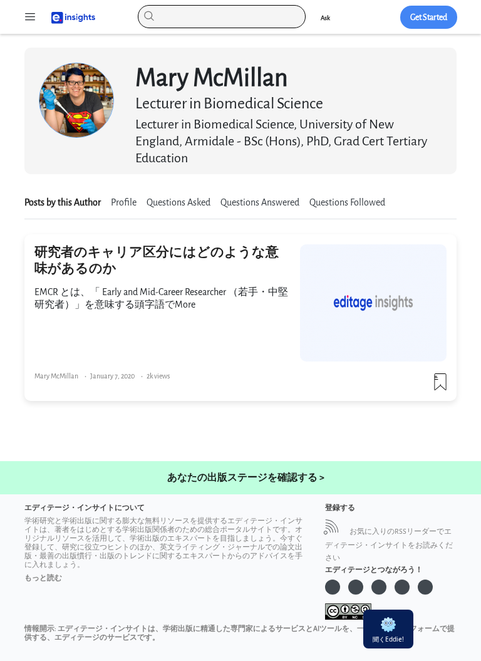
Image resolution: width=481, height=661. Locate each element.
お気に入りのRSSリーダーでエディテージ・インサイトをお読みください (389, 545)
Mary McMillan (56, 376)
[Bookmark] (440, 387)
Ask (325, 18)
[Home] (67, 16)
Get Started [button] (428, 17)
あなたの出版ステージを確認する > (245, 478)
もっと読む (43, 578)
